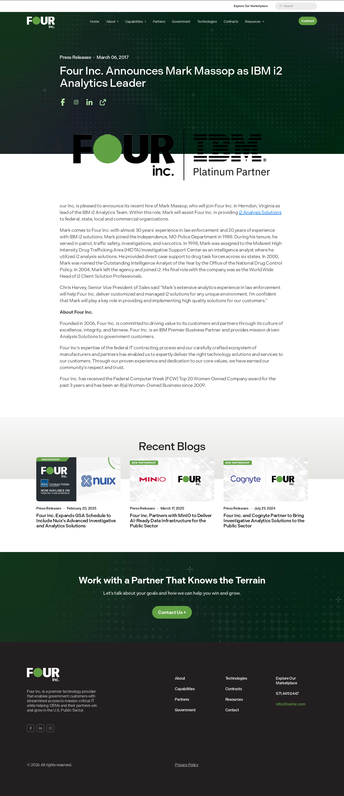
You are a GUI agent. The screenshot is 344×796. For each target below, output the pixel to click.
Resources (253, 21)
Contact (307, 21)
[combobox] (296, 6)
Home (94, 21)
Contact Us (170, 612)
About (111, 21)
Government (181, 21)
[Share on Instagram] (76, 103)
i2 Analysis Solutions (260, 212)
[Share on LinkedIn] (89, 103)
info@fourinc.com (291, 704)
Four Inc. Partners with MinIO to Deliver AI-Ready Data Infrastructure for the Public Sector (171, 521)
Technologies (207, 21)
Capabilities (134, 21)
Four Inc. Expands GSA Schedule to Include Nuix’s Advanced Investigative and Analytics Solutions (76, 521)
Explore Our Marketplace (251, 6)
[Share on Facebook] (63, 103)
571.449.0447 (287, 693)
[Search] (281, 6)
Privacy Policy (186, 765)
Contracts (231, 21)
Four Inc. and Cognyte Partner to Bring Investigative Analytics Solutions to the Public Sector (263, 521)
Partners (159, 21)
